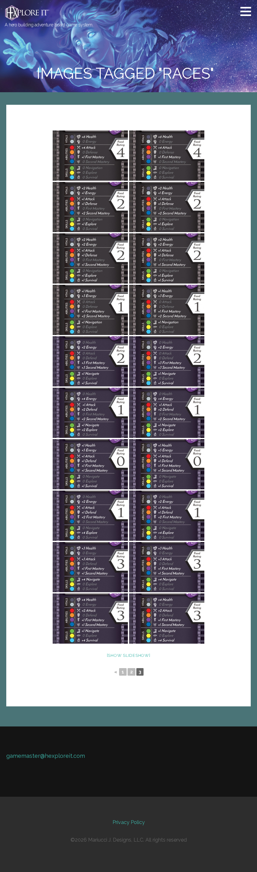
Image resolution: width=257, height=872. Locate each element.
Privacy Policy (129, 822)
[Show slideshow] (128, 655)
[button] (248, 11)
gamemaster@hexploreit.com (45, 755)
